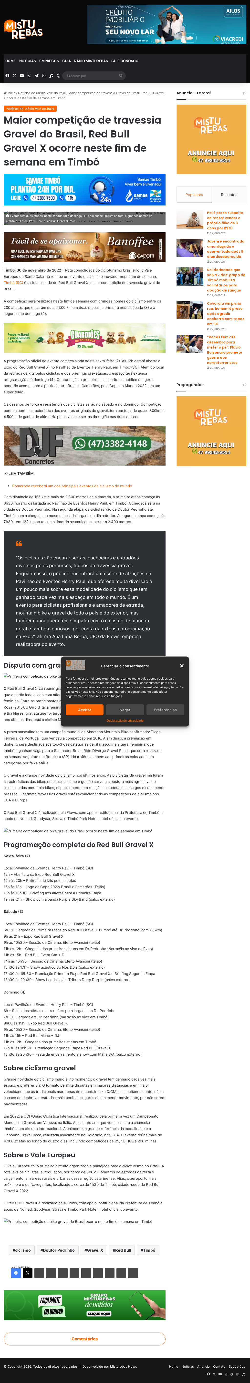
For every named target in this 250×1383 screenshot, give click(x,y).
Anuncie (203, 1366)
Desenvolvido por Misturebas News (110, 1366)
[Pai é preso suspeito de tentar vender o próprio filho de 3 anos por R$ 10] (190, 219)
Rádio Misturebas (91, 61)
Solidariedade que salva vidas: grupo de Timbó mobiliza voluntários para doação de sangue (226, 280)
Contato (219, 1366)
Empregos (49, 61)
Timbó (149, 1250)
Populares (194, 194)
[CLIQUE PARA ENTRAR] (85, 1305)
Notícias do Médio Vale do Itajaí (42, 93)
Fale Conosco (124, 61)
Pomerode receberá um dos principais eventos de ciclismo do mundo (72, 486)
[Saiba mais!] (85, 337)
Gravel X (95, 1250)
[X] (27, 1273)
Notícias (27, 61)
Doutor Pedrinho (59, 1250)
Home (10, 61)
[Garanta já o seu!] (85, 247)
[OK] (98, 1273)
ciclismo (23, 1250)
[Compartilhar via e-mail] (121, 1273)
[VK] (86, 1273)
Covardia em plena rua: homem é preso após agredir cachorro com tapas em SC (225, 313)
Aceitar (84, 709)
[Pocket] (110, 1273)
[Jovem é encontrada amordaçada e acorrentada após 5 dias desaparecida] (190, 248)
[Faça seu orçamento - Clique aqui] (85, 445)
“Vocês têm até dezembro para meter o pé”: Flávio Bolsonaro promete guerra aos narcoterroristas (224, 350)
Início (11, 93)
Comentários (85, 1338)
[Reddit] (74, 1273)
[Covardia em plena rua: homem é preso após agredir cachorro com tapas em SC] (190, 310)
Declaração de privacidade (125, 720)
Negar (125, 709)
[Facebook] (16, 1273)
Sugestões (237, 1366)
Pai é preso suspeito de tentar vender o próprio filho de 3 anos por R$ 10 (225, 220)
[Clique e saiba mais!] (85, 188)
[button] (181, 665)
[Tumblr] (51, 1273)
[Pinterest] (63, 1273)
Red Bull (123, 1250)
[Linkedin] (39, 1273)
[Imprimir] (133, 1273)
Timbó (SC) (13, 282)
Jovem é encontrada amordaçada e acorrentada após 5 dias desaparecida (225, 249)
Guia (66, 61)
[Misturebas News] (23, 29)
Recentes (229, 194)
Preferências (165, 709)
